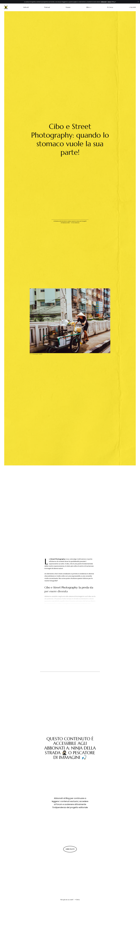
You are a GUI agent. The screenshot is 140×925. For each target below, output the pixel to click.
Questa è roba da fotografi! (78, 221)
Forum (68, 7)
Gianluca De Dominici (60, 221)
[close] (138, 2)
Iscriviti (133, 7)
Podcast (47, 7)
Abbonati (70, 849)
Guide (69, 221)
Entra (78, 900)
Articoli (26, 7)
